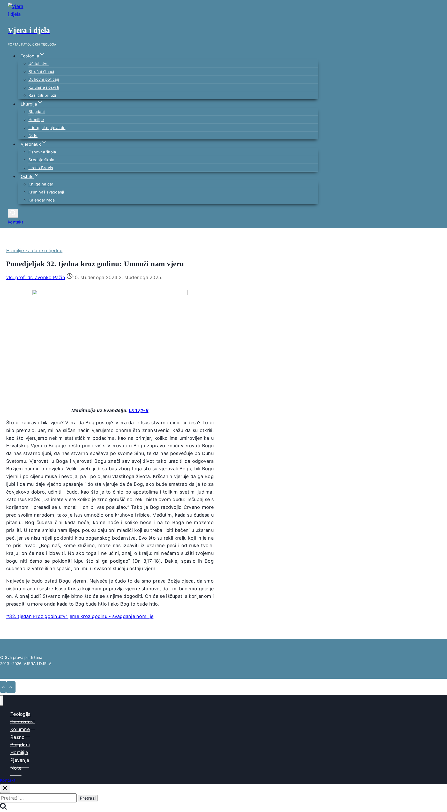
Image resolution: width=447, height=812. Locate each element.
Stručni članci (41, 71)
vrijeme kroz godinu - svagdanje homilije (106, 616)
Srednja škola (41, 160)
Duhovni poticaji (43, 79)
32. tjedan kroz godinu (33, 616)
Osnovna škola (42, 152)
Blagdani (36, 111)
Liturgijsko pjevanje (46, 127)
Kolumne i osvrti (43, 87)
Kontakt (15, 222)
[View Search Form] (13, 213)
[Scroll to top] (3, 687)
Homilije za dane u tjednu (34, 250)
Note (33, 135)
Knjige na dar (40, 184)
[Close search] (5, 788)
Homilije (36, 119)
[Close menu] (1, 700)
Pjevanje (19, 760)
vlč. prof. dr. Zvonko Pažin (35, 277)
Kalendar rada (41, 200)
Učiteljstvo (38, 63)
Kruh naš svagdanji (46, 192)
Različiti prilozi (42, 95)
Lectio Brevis (40, 167)
